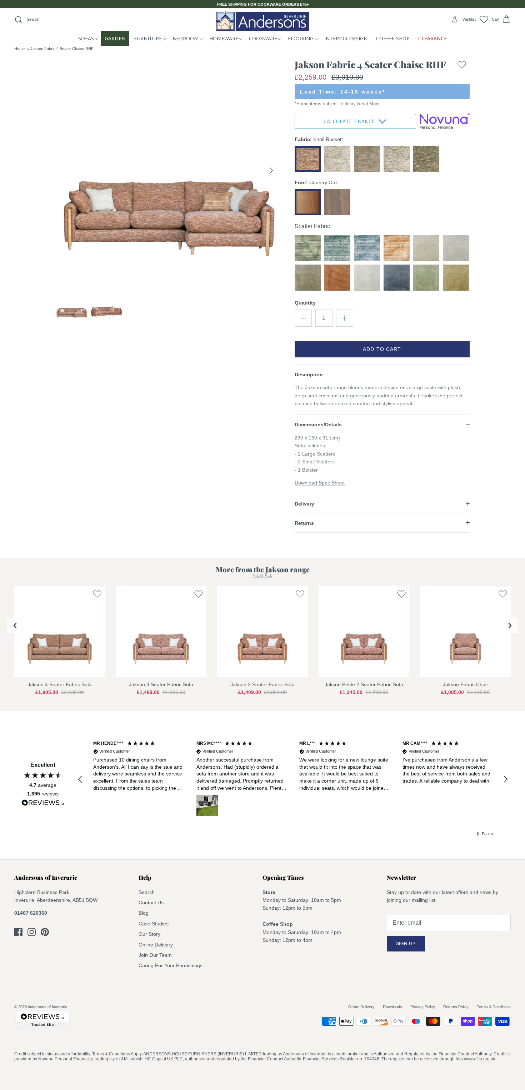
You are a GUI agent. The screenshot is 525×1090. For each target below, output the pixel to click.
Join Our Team (155, 955)
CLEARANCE (432, 38)
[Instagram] (32, 932)
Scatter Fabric (312, 226)
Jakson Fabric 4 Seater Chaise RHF (62, 48)
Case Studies (154, 923)
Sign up (406, 943)
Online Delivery (156, 945)
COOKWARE (263, 38)
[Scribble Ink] (367, 248)
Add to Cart (382, 349)
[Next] (271, 171)
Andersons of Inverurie (47, 1007)
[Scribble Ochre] (397, 248)
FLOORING (301, 38)
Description (309, 374)
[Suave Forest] (426, 278)
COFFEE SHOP (393, 38)
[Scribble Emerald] (337, 248)
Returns (304, 523)
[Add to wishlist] (462, 66)
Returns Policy (456, 1007)
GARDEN (115, 38)
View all (262, 575)
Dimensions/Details (318, 424)
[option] (167, 170)
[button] (80, 779)
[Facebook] (18, 932)
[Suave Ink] (397, 278)
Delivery (304, 504)
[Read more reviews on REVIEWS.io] (42, 804)
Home (19, 48)
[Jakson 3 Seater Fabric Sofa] (161, 631)
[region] (292, 779)
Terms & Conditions (494, 1007)
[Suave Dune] (456, 278)
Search (147, 892)
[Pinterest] (45, 932)
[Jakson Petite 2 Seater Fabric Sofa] (364, 631)
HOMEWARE (223, 38)
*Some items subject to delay (337, 103)
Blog (144, 913)
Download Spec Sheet (320, 483)
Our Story (149, 934)
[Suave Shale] (308, 278)
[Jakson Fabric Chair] (465, 631)
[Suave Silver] (456, 248)
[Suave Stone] (426, 248)
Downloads (392, 1007)
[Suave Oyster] (367, 278)
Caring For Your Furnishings (170, 965)
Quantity (305, 303)
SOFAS (86, 38)
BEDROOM (185, 38)
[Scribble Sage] (308, 248)
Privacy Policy (422, 1007)
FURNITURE (148, 38)
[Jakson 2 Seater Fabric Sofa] (262, 631)
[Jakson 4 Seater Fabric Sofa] (59, 631)
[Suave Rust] (337, 278)
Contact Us (151, 902)
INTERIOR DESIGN (346, 38)
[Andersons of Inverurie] (262, 21)
